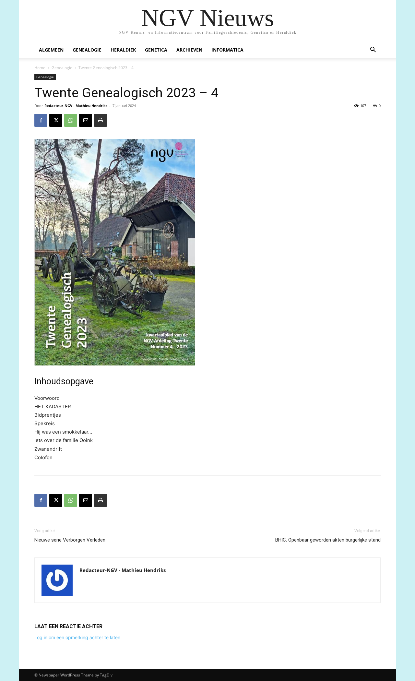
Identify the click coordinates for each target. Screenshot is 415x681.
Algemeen (51, 50)
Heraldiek (123, 50)
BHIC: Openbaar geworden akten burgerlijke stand (328, 540)
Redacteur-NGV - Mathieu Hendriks (75, 105)
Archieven (189, 50)
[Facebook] (40, 120)
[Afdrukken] (100, 120)
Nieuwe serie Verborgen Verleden (69, 540)
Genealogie (87, 50)
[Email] (85, 120)
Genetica (156, 50)
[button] (373, 50)
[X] (55, 120)
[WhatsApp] (70, 120)
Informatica (227, 50)
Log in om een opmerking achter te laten (77, 637)
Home (39, 67)
